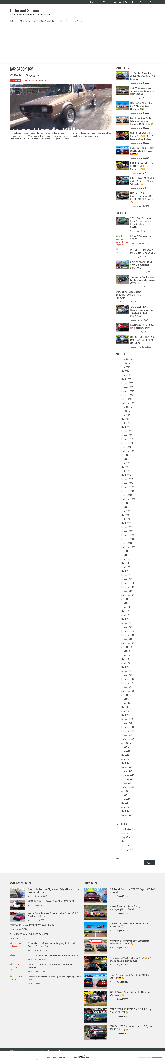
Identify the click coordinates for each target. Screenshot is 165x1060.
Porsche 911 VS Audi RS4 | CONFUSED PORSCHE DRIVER (52, 955)
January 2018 (127, 771)
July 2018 (125, 747)
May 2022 (125, 563)
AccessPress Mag (60, 1051)
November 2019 (127, 683)
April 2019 (125, 711)
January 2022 (127, 579)
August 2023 (126, 503)
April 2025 (125, 423)
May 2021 (125, 611)
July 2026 (125, 363)
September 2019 (127, 691)
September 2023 (128, 499)
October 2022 (126, 543)
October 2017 (126, 783)
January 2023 (127, 531)
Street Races (139, 2)
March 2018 (126, 763)
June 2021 (125, 607)
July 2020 (125, 651)
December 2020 (127, 631)
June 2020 (125, 655)
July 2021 (125, 603)
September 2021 (127, 595)
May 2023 (125, 515)
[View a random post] (151, 20)
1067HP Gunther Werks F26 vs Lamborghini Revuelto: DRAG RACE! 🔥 (142, 120)
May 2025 (125, 419)
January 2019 (127, 723)
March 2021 (125, 619)
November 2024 (127, 443)
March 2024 (126, 475)
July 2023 (125, 507)
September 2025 (128, 403)
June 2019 (125, 703)
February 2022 (127, 575)
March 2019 (126, 715)
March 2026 (126, 379)
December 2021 (127, 583)
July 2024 (125, 459)
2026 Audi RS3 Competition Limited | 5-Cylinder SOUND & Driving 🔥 (141, 197)
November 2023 (127, 491)
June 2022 (125, 559)
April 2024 (125, 471)
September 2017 (127, 787)
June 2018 (125, 751)
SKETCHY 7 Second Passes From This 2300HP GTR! (50, 901)
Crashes (152, 2)
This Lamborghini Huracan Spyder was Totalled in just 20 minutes (142, 279)
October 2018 (126, 735)
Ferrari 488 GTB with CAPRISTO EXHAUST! (29, 934)
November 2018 (127, 731)
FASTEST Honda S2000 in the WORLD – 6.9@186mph (142, 251)
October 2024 (126, 447)
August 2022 (126, 551)
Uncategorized (127, 849)
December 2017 (127, 775)
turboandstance (31, 80)
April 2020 (125, 663)
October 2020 (127, 639)
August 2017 (126, 791)
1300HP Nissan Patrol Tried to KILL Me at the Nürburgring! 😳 (142, 166)
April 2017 (125, 807)
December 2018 (127, 727)
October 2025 (126, 399)
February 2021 (127, 623)
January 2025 (127, 435)
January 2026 (127, 387)
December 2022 (127, 535)
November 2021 (127, 587)
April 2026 (125, 375)
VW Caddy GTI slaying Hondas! (27, 74)
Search (118, 858)
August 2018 (126, 743)
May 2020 (125, 659)
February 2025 (127, 431)
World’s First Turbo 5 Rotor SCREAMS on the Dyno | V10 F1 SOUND (128, 294)
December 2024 (127, 439)
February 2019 (127, 719)
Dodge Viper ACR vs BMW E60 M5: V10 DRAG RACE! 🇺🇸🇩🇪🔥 (142, 150)
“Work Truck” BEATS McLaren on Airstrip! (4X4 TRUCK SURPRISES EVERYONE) (141, 311)
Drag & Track (103, 2)
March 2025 (126, 427)
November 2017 (127, 779)
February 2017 (127, 815)
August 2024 (126, 455)
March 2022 (126, 571)
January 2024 (127, 483)
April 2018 (125, 759)
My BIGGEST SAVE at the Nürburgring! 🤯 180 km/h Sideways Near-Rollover (142, 136)
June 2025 (125, 415)
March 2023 (126, 523)
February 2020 (127, 671)
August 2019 (126, 695)
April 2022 (125, 567)
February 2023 (127, 527)
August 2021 (126, 599)
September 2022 (128, 547)
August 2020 (126, 647)
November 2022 (127, 539)
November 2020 (127, 635)
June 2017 (125, 799)
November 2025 (127, 395)
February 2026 (127, 383)
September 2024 (128, 451)
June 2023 (125, 511)
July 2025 (125, 411)
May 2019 (125, 707)
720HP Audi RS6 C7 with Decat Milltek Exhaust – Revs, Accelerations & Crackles (141, 222)
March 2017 (125, 811)
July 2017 (125, 795)
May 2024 (125, 467)
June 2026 (125, 367)
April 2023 (125, 519)
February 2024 (127, 479)
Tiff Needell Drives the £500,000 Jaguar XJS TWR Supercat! (142, 75)
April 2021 (125, 615)
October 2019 (126, 687)
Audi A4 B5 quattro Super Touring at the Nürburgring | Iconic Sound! (142, 90)
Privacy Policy (82, 1056)
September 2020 (128, 643)
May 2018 (125, 755)
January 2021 (126, 627)
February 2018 (127, 767)
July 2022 (125, 555)
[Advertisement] (82, 43)
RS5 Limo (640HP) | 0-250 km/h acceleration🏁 (142, 326)
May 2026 (125, 371)
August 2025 (126, 407)
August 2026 (126, 359)
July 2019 (125, 699)
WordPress (42, 1051)
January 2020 (127, 675)
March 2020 (126, 667)
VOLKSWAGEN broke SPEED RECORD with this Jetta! (33, 925)
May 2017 (125, 803)
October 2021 (126, 591)
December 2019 (127, 679)
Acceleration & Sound (121, 2)
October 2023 (126, 495)
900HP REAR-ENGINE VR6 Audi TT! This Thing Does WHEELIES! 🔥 (142, 180)
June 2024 (125, 463)
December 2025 (127, 391)
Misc (91, 2)
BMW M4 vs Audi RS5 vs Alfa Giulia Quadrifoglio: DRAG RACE (141, 264)
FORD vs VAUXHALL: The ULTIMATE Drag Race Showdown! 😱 (141, 105)
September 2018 (127, 739)
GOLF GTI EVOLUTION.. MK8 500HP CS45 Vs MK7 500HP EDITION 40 (142, 339)
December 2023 (127, 487)
